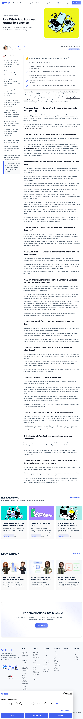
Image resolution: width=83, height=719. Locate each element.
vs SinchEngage (46, 668)
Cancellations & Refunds (36, 675)
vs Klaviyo (45, 671)
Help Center (56, 670)
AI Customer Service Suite (25, 656)
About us (76, 651)
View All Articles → (76, 497)
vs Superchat (46, 657)
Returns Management (36, 672)
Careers (76, 659)
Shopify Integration (24, 681)
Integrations (56, 657)
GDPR (55, 653)
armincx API (67, 655)
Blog (4, 15)
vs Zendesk (46, 651)
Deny (12, 715)
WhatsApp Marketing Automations (25, 667)
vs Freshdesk (46, 653)
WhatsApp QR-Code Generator (57, 660)
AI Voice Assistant (24, 689)
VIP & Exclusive (36, 664)
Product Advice (34, 666)
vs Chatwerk (46, 662)
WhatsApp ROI (57, 665)
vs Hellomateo (46, 660)
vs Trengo (45, 658)
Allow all (60, 715)
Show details (65, 710)
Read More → (77, 553)
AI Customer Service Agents (25, 685)
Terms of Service (76, 712)
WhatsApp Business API (31, 148)
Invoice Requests (35, 678)
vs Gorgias (45, 655)
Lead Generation (35, 651)
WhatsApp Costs (24, 678)
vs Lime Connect (45, 665)
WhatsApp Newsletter (24, 663)
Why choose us (77, 653)
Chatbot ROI (56, 663)
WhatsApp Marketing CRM (24, 652)
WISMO (34, 669)
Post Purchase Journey (36, 661)
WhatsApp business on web (36, 117)
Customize (36, 715)
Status (65, 651)
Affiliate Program (76, 657)
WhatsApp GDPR (24, 674)
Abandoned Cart (35, 655)
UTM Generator (56, 668)
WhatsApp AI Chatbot (25, 671)
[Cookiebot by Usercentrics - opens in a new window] (65, 693)
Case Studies (57, 655)
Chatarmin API (67, 653)
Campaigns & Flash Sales (36, 658)
